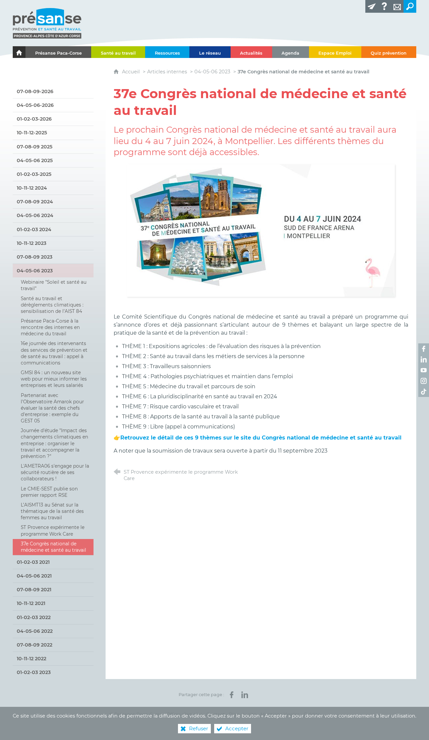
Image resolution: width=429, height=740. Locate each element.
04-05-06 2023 (212, 72)
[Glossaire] (384, 6)
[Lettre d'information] (371, 6)
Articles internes (167, 72)
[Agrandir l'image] (261, 230)
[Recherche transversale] (410, 6)
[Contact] (397, 6)
